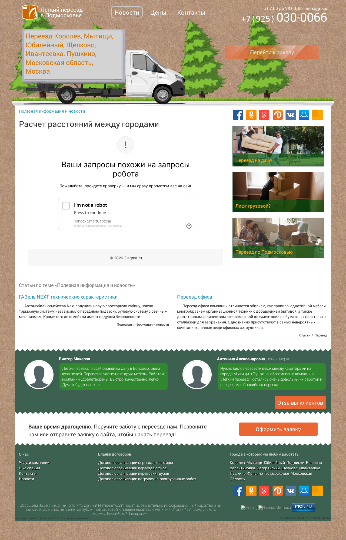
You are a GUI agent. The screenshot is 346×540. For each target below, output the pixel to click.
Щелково (289, 467)
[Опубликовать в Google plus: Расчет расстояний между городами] (264, 115)
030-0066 (284, 18)
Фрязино (255, 473)
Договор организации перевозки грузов (133, 473)
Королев (237, 462)
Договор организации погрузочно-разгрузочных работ (147, 478)
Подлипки (295, 462)
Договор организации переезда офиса (132, 467)
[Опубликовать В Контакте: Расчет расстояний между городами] (290, 115)
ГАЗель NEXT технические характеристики (68, 296)
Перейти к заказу (272, 51)
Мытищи (254, 462)
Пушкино (238, 473)
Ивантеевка (309, 467)
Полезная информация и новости (52, 111)
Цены (158, 12)
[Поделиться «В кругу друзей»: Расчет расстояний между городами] (277, 115)
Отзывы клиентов (300, 402)
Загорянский (268, 467)
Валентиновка (242, 467)
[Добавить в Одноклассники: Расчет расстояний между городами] (251, 115)
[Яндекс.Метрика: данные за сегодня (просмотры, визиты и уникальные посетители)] (274, 507)
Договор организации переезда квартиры (135, 462)
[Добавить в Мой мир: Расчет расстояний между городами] (304, 115)
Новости (127, 12)
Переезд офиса (194, 296)
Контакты (191, 12)
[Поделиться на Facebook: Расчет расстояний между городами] (237, 115)
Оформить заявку (278, 429)
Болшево (314, 462)
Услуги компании (34, 462)
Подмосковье (277, 473)
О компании (29, 467)
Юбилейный (274, 462)
